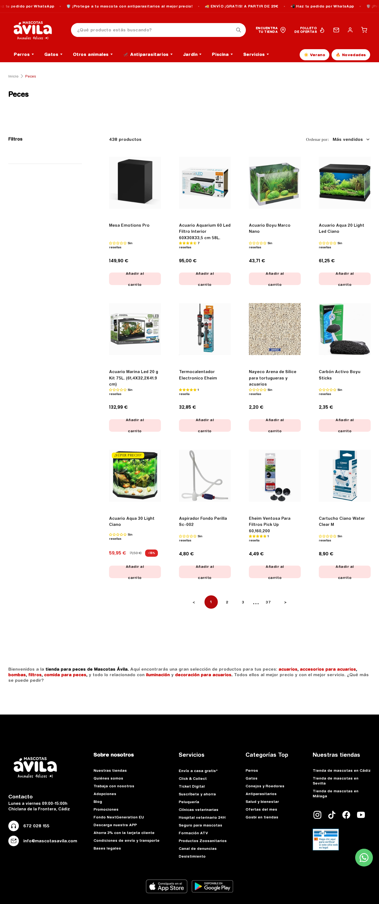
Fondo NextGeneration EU (119, 817)
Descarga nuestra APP (115, 825)
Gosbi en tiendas (262, 817)
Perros (252, 770)
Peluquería (189, 802)
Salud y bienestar (262, 801)
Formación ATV (193, 833)
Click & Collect (193, 778)
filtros (35, 674)
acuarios (288, 669)
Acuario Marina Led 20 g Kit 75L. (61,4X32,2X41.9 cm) (133, 377)
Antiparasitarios (261, 793)
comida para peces (65, 674)
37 (268, 602)
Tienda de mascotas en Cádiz (342, 770)
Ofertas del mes (261, 809)
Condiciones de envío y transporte (127, 840)
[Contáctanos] (336, 30)
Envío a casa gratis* (198, 770)
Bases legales (107, 848)
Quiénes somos (108, 778)
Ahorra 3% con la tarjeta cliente (124, 832)
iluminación (158, 674)
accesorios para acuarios (328, 669)
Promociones (106, 809)
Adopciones (105, 793)
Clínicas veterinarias (198, 809)
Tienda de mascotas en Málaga (335, 793)
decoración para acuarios (203, 674)
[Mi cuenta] (350, 30)
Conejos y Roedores (265, 786)
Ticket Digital (192, 786)
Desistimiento (192, 856)
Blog (98, 801)
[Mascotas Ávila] (36, 30)
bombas (17, 674)
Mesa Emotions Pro (129, 225)
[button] (364, 30)
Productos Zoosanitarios (203, 840)
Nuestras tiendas (110, 770)
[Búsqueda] (239, 30)
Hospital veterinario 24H (202, 817)
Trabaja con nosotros (114, 786)
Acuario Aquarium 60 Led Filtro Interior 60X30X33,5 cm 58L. (205, 231)
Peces (18, 94)
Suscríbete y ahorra (197, 794)
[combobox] (158, 30)
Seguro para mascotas (200, 825)
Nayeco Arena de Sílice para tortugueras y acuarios (272, 377)
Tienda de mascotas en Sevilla (335, 780)
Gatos (251, 778)
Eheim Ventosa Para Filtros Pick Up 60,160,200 (269, 524)
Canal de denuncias (198, 848)
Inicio (13, 76)
